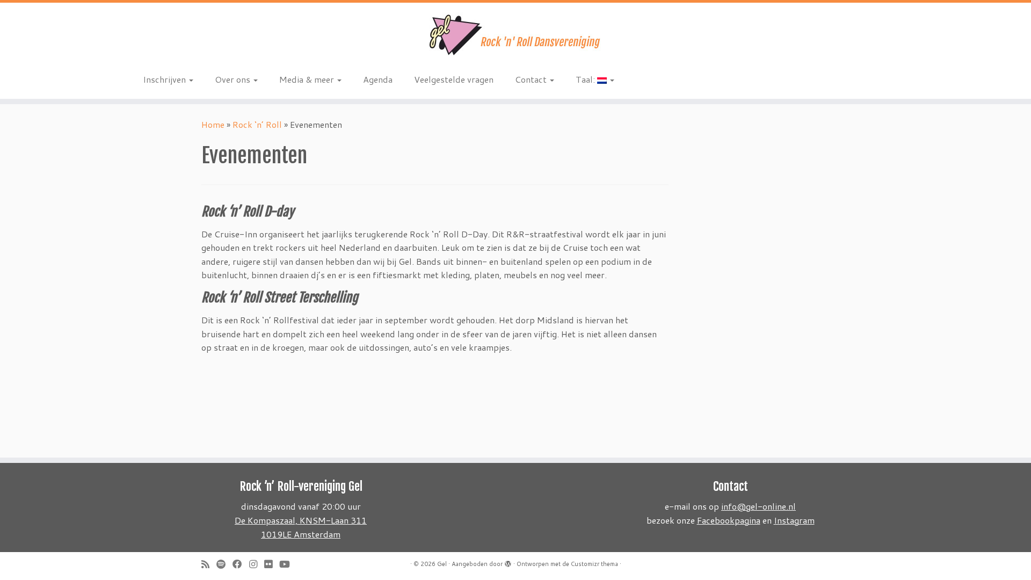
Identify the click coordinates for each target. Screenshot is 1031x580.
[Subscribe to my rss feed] (208, 564)
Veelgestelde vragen (453, 79)
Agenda (378, 79)
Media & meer (307, 79)
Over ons (233, 79)
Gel (442, 564)
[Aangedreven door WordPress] (508, 562)
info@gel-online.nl (758, 506)
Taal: (586, 79)
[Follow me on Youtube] (288, 564)
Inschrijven (165, 79)
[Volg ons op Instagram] (256, 564)
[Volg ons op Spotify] (224, 564)
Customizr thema (594, 564)
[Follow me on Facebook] (241, 564)
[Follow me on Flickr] (271, 564)
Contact (532, 79)
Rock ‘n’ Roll (257, 124)
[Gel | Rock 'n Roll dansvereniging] (515, 35)
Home (212, 124)
